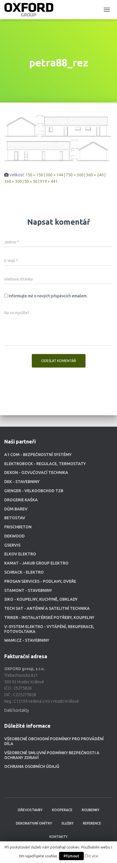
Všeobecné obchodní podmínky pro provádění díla (54, 741)
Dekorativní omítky (34, 823)
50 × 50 (30, 181)
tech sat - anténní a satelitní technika (47, 608)
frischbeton (18, 527)
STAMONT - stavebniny (28, 590)
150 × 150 (34, 175)
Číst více (91, 856)
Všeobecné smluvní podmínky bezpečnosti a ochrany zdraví (51, 755)
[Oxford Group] (31, 10)
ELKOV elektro (20, 554)
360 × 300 (13, 181)
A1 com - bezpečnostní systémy (38, 454)
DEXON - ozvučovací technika (36, 472)
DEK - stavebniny (21, 481)
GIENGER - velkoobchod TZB (33, 490)
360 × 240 (95, 175)
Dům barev (16, 509)
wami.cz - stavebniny (26, 640)
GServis (12, 545)
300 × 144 (54, 175)
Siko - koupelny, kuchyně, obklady (41, 599)
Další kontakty (16, 710)
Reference (92, 823)
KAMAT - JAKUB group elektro (36, 563)
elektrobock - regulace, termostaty (45, 463)
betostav (14, 518)
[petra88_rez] (58, 136)
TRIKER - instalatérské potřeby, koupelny (49, 617)
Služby (67, 823)
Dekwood (14, 536)
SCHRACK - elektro (24, 572)
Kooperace (62, 810)
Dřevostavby (30, 810)
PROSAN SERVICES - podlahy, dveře (40, 581)
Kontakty (58, 837)
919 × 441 (49, 181)
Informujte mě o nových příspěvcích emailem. (48, 296)
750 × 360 (74, 175)
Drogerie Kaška (21, 500)
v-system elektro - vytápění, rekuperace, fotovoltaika (49, 629)
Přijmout (71, 856)
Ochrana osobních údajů (31, 766)
